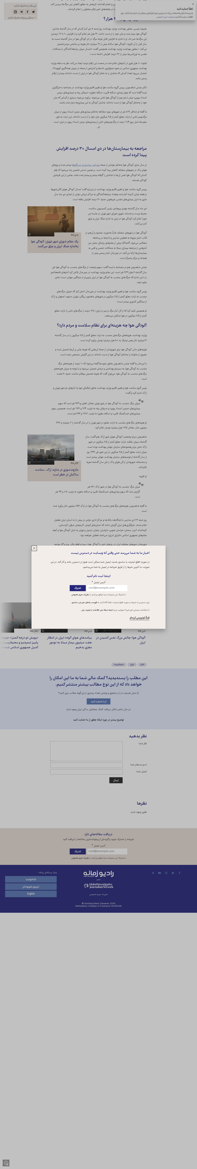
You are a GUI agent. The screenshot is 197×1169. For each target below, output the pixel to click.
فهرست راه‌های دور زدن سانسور (84, 602)
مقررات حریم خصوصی (80, 594)
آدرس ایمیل (98, 582)
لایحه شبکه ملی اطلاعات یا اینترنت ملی (97, 610)
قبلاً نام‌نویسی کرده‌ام (139, 618)
